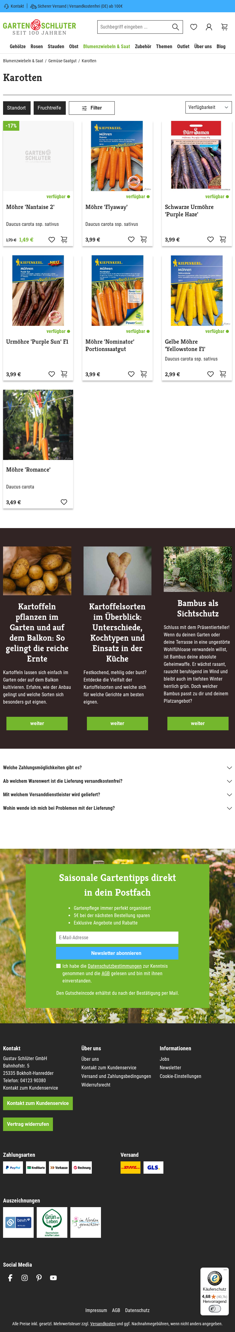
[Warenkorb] (224, 27)
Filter (95, 108)
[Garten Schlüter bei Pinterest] (39, 1277)
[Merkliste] (52, 239)
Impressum (96, 1310)
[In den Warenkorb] (223, 239)
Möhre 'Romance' (28, 469)
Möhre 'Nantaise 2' (30, 207)
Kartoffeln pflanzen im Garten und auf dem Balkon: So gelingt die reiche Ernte (37, 632)
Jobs (164, 1059)
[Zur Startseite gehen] (39, 26)
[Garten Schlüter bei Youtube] (53, 1277)
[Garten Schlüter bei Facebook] (10, 1277)
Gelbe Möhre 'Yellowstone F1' (185, 345)
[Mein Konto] (209, 27)
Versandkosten (103, 1323)
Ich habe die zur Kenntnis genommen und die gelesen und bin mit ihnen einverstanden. (115, 973)
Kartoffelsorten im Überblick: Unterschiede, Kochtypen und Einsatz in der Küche (117, 632)
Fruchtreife (49, 108)
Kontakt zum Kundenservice (30, 1088)
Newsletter (170, 1068)
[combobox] (133, 27)
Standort (16, 108)
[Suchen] (176, 27)
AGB (106, 973)
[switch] (215, 1308)
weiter (37, 723)
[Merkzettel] (193, 27)
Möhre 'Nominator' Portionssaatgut (109, 345)
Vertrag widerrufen (28, 1124)
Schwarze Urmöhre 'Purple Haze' (189, 210)
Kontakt (17, 6)
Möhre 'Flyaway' (106, 207)
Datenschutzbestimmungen (115, 966)
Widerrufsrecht (95, 1085)
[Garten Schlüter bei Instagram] (24, 1277)
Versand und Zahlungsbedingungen (116, 1076)
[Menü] (225, 1271)
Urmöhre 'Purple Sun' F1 (37, 342)
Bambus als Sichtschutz (198, 608)
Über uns (90, 1059)
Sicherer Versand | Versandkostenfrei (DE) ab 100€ (80, 6)
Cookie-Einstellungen (180, 1076)
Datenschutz (137, 1310)
